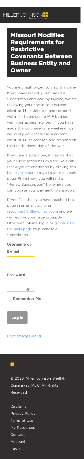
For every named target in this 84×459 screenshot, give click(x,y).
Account (18, 441)
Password (16, 275)
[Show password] (28, 289)
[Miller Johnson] (26, 16)
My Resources (22, 427)
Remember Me (26, 299)
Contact (17, 434)
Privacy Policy (22, 413)
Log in (15, 448)
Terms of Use (21, 420)
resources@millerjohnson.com (32, 211)
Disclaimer (19, 406)
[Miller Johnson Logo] (38, 364)
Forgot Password (24, 336)
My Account (25, 172)
